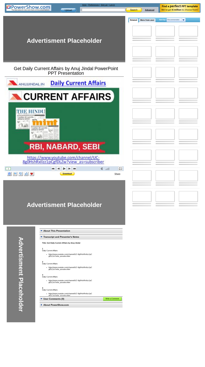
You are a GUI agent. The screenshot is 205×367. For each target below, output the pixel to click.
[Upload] (68, 10)
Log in (112, 5)
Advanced (149, 10)
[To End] (74, 168)
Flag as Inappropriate (15, 174)
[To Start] (53, 168)
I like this (26, 174)
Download (67, 174)
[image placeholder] (141, 31)
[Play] (64, 168)
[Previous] (58, 168)
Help (84, 5)
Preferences (93, 5)
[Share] (112, 173)
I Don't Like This (20, 174)
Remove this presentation (9, 174)
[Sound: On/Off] (102, 168)
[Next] (69, 168)
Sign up (104, 5)
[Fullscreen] (120, 168)
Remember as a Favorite (32, 174)
